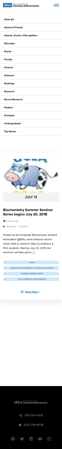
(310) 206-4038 (33, 425)
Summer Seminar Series (32, 274)
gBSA (32, 262)
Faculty (8, 59)
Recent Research (13, 99)
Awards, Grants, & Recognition (20, 35)
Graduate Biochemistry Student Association (32, 268)
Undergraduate (12, 123)
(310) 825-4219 (34, 415)
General (8, 67)
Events (7, 51)
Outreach (9, 75)
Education (9, 43)
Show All (9, 19)
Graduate (9, 115)
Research (9, 91)
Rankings (9, 83)
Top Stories (10, 131)
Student (8, 107)
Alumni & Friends (13, 27)
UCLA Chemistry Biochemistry (32, 279)
